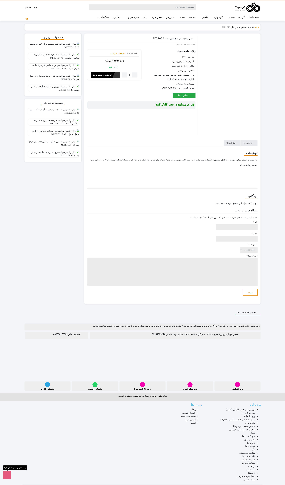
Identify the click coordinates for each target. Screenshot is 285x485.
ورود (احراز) (249, 416)
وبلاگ (193, 409)
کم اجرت (116, 17)
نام (255, 222)
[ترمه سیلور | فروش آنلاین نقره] (248, 7)
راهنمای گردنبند (188, 413)
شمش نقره (157, 17)
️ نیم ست (192, 17)
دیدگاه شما (252, 256)
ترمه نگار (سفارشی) (142, 389)
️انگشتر (204, 17)
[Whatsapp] (95, 384)
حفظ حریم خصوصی (246, 476)
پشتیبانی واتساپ (95, 389)
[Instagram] (237, 384)
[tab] (249, 143)
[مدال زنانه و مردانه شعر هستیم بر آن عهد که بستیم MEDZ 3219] (53, 46)
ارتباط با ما (250, 446)
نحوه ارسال (249, 439)
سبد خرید (251, 469)
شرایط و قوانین (248, 459)
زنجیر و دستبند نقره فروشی (242, 429)
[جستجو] (91, 7)
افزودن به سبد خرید (102, 74)
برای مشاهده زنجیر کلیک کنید (174, 104)
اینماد (252, 433)
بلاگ (253, 449)
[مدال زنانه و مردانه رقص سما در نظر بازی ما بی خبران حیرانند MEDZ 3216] (53, 68)
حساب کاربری (248, 463)
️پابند (144, 17)
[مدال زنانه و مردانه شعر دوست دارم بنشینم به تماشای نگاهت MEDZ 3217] (53, 57)
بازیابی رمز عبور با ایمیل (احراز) (240, 409)
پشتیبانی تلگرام (47, 389)
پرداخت (251, 466)
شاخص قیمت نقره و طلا (244, 426)
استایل (193, 423)
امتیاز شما (252, 244)
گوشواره (218, 17)
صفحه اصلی (253, 17)
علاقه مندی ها (248, 456)
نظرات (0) (231, 143)
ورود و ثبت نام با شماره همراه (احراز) (237, 419)
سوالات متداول (248, 436)
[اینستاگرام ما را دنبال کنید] (7, 475)
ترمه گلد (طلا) (237, 389)
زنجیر (182, 17)
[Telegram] (47, 384)
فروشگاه (251, 473)
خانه (257, 27)
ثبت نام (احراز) (248, 413)
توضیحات (248, 143)
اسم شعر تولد (132, 17)
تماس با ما (183, 95)
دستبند (231, 17)
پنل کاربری (250, 423)
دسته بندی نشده (188, 416)
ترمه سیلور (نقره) (190, 389)
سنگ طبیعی (103, 17)
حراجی (114, 53)
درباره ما (251, 443)
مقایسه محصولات (247, 453)
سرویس (170, 17)
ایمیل (254, 233)
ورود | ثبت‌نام (31, 7)
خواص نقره (190, 419)
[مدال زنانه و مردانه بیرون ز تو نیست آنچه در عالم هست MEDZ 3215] (53, 89)
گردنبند (241, 17)
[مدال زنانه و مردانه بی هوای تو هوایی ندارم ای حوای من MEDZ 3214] (53, 78)
